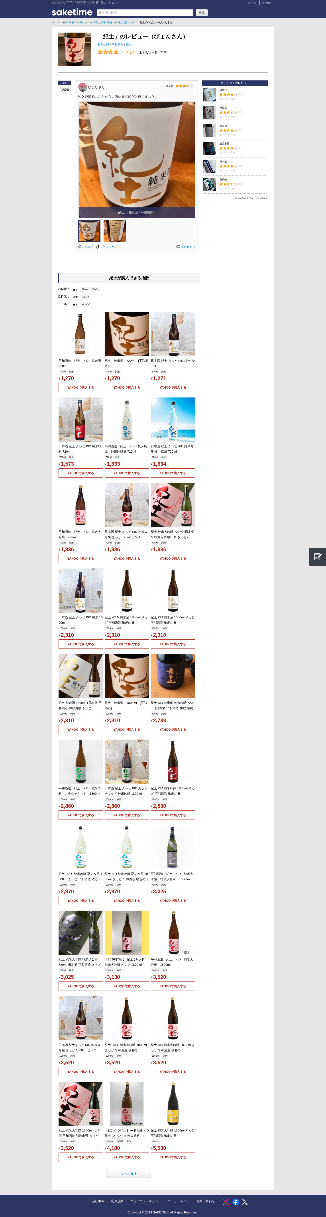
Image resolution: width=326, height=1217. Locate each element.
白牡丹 (223, 89)
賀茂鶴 (223, 179)
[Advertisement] (235, 232)
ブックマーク (108, 246)
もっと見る (128, 1174)
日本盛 (223, 161)
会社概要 (98, 1201)
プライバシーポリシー (145, 1201)
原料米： (64, 296)
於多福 (223, 125)
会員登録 (267, 3)
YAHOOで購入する (80, 387)
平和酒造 (118, 44)
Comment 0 (188, 246)
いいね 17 (87, 246)
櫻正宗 (223, 107)
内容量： (64, 289)
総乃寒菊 (224, 143)
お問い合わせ (205, 1201)
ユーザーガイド (179, 1201)
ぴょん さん (96, 87)
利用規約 (117, 1201)
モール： (64, 304)
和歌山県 (104, 44)
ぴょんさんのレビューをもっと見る (251, 198)
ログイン (252, 3)
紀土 (129, 44)
